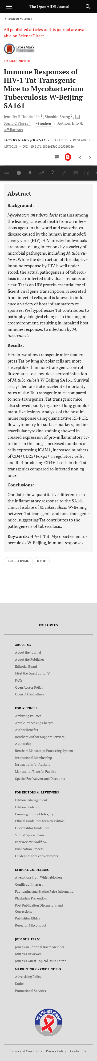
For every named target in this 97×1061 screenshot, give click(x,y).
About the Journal (28, 652)
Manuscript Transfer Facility (35, 771)
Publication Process (29, 849)
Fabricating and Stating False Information (45, 891)
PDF (43, 561)
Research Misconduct (30, 925)
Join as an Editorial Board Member (39, 947)
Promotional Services (30, 990)
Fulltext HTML (18, 561)
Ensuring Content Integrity (34, 814)
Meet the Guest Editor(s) (32, 673)
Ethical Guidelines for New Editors (40, 821)
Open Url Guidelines (29, 694)
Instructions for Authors (32, 764)
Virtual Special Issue (30, 835)
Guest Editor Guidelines (32, 828)
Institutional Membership (33, 757)
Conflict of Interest (29, 884)
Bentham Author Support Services (40, 736)
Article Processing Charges (34, 723)
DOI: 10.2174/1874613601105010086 (48, 146)
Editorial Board (26, 666)
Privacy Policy (56, 1051)
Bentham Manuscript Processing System (44, 750)
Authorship (23, 743)
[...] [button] (77, 116)
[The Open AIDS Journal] (48, 1022)
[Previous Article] (80, 158)
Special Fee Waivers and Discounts (40, 778)
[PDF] (68, 157)
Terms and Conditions (26, 1051)
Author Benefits (26, 729)
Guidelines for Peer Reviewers (36, 856)
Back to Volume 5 (20, 18)
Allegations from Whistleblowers (38, 877)
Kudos (19, 983)
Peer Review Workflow (31, 842)
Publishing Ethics (27, 918)
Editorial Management (31, 800)
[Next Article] (90, 158)
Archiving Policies (28, 716)
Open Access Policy (29, 687)
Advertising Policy (28, 976)
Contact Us (78, 1051)
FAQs (19, 680)
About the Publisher (29, 659)
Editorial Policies (27, 807)
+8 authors (44, 123)
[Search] (88, 6)
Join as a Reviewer (28, 953)
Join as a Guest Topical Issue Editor (40, 960)
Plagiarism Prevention (31, 898)
